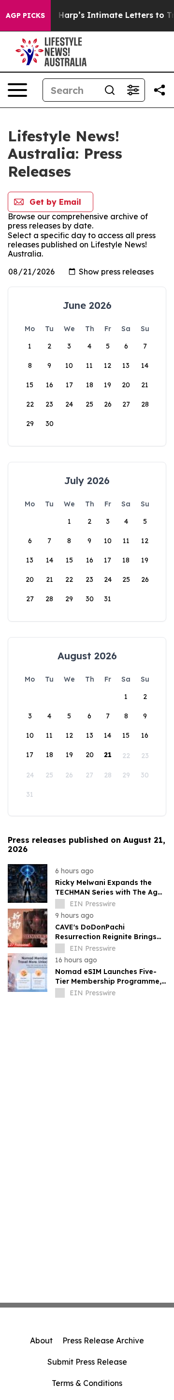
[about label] (60, 904)
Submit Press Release (87, 1362)
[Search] (109, 90)
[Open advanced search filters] (133, 90)
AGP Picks (25, 15)
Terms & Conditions (87, 1383)
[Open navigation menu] (17, 90)
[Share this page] (159, 90)
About (41, 1340)
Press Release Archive (103, 1340)
